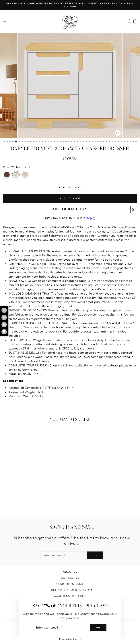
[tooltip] (133, 209)
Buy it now (70, 198)
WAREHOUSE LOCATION (70, 596)
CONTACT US (70, 577)
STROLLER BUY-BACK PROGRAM (70, 590)
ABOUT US (70, 571)
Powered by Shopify (70, 638)
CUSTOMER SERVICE (70, 584)
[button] (70, 210)
